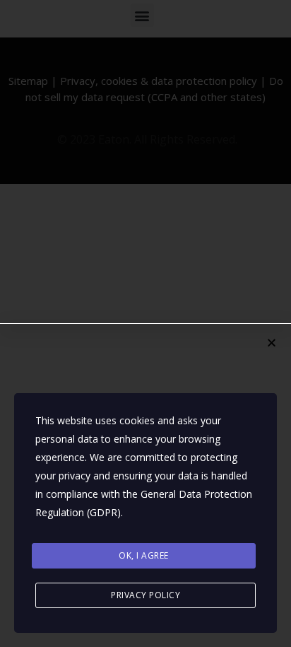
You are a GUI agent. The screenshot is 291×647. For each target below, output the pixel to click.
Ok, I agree (144, 555)
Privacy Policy (145, 595)
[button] (271, 342)
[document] (145, 323)
